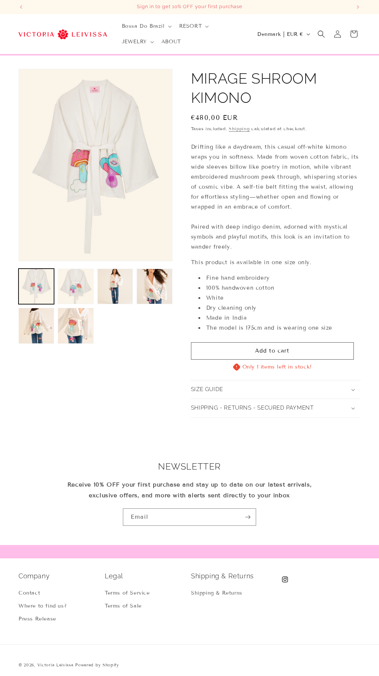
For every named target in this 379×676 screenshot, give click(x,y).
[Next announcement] (358, 7)
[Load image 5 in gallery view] (36, 325)
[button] (146, 26)
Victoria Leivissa (55, 664)
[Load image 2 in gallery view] (75, 286)
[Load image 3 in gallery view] (115, 286)
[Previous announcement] (21, 7)
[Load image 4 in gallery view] (154, 286)
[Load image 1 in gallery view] (36, 286)
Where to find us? (43, 606)
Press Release (37, 619)
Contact (29, 593)
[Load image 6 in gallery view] (75, 325)
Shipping (239, 128)
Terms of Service (127, 593)
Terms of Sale (123, 606)
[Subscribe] (247, 517)
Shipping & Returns (216, 593)
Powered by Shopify (97, 664)
